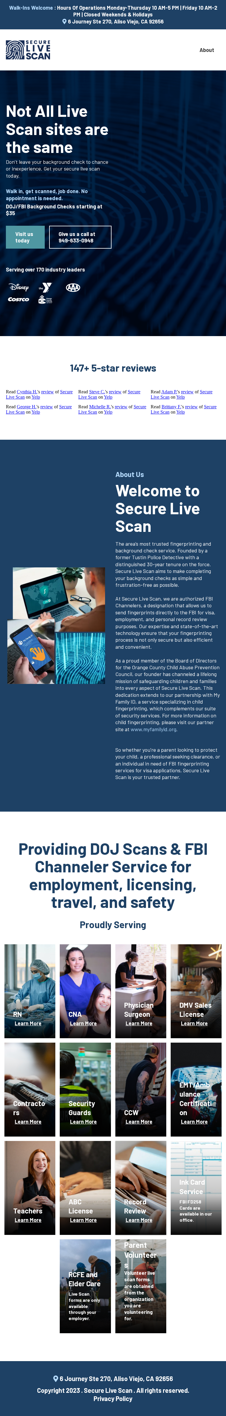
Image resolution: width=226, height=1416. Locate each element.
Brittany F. (171, 406)
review (47, 391)
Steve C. (97, 391)
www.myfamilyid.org (153, 729)
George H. (26, 406)
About (207, 50)
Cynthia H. (27, 391)
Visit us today (24, 237)
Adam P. (169, 391)
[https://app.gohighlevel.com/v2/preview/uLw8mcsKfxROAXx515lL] (28, 50)
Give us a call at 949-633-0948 (77, 237)
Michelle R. (100, 406)
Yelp (35, 397)
